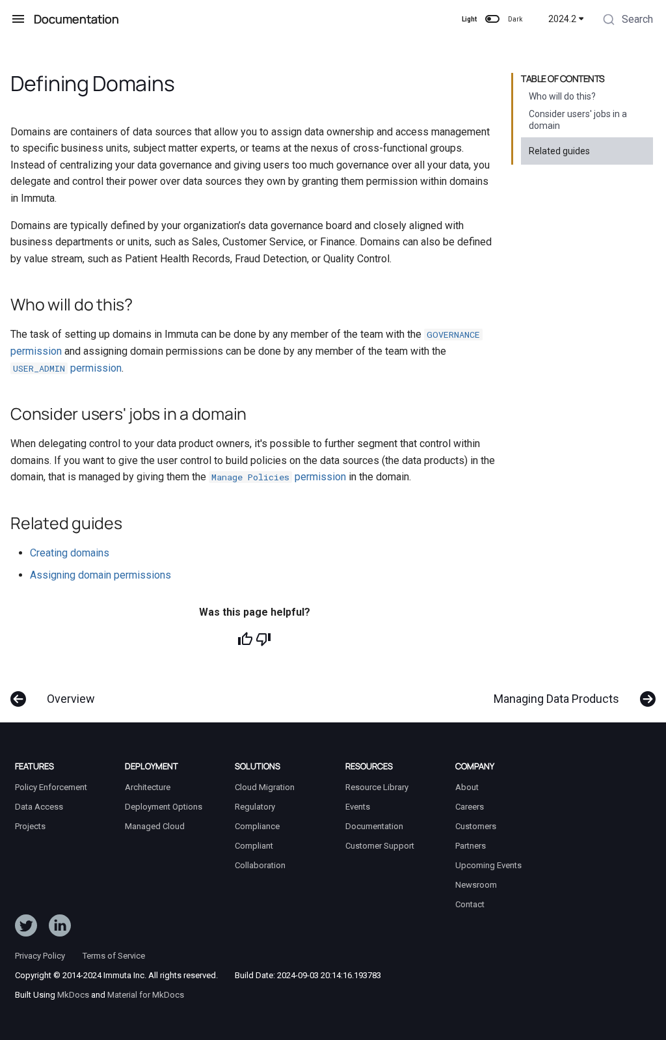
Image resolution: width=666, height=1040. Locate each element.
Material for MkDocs (145, 995)
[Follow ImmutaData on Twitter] (26, 928)
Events (357, 807)
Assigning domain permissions (100, 575)
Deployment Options (163, 807)
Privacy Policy (40, 956)
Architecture (147, 787)
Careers (469, 807)
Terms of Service (114, 956)
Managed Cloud (155, 826)
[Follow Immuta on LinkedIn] (60, 928)
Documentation (374, 826)
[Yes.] (245, 639)
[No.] (263, 639)
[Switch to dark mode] (492, 19)
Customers (475, 826)
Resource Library (376, 787)
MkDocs (73, 995)
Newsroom (476, 885)
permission (67, 368)
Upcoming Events (488, 865)
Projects (30, 826)
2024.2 (562, 19)
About (467, 787)
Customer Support (379, 846)
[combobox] (627, 21)
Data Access (39, 807)
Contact (470, 904)
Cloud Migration (265, 787)
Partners (470, 846)
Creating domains (69, 553)
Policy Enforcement (51, 787)
